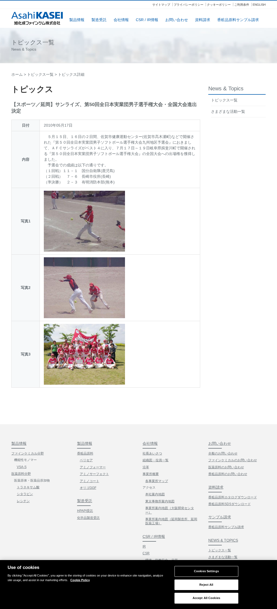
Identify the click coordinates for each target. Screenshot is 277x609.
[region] (138, 584)
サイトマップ (161, 4)
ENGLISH (259, 4)
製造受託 (99, 20)
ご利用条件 (241, 4)
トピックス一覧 (40, 74)
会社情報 (121, 20)
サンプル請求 (219, 517)
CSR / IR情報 (147, 20)
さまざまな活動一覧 (228, 111)
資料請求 (202, 20)
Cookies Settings (206, 571)
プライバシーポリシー (188, 4)
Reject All (206, 584)
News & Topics (223, 540)
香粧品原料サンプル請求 (238, 20)
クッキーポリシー (219, 4)
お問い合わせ (176, 20)
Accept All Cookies (206, 598)
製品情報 (76, 20)
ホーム (17, 74)
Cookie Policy (80, 580)
